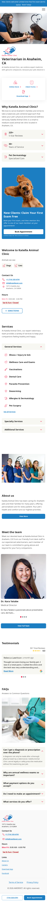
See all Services (10, 412)
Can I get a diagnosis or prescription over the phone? (21, 751)
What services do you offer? (17, 801)
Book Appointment (34, 898)
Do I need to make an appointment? (21, 793)
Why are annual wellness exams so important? (21, 774)
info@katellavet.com (13, 839)
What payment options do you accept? (18, 784)
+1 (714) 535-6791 (12, 834)
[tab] (20, 617)
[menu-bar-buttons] (43, 9)
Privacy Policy (32, 882)
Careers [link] (5, 865)
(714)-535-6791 (12, 898)
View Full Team (23, 626)
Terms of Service (16, 882)
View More (23, 516)
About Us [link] (5, 861)
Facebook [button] (5, 873)
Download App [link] (7, 869)
